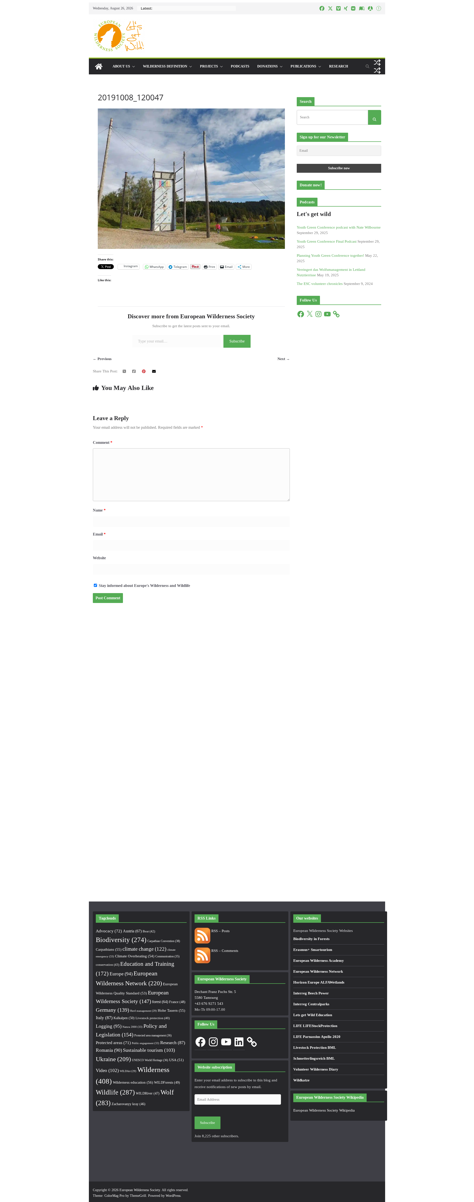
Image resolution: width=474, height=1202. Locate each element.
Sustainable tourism (149, 1050)
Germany (112, 1010)
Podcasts (240, 66)
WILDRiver (147, 1093)
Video (107, 1070)
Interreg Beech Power (311, 993)
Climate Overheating (134, 956)
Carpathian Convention (163, 941)
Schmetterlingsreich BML (314, 1058)
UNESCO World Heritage (150, 1060)
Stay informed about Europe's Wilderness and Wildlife (144, 585)
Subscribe (237, 341)
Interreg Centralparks (311, 1004)
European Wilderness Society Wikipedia (324, 1110)
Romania (109, 1050)
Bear (149, 931)
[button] (132, 66)
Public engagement (145, 1043)
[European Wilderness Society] (99, 66)
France (177, 1002)
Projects (209, 66)
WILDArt (128, 1071)
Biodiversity (121, 940)
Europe (121, 973)
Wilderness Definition (165, 66)
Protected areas (113, 1042)
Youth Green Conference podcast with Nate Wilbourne (339, 227)
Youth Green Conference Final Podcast (326, 241)
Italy (104, 1017)
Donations (267, 66)
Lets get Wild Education (312, 1015)
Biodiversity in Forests (311, 939)
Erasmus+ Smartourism (312, 950)
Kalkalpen (124, 1018)
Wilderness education (133, 1082)
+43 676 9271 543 (209, 1004)
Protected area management (153, 1035)
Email (99, 534)
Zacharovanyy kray (128, 1104)
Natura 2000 (132, 1026)
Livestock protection (153, 1018)
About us (121, 66)
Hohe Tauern (171, 1010)
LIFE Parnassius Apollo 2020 (316, 1037)
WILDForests (167, 1082)
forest (160, 1002)
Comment (102, 442)
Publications (303, 66)
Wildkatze (301, 1080)
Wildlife (115, 1092)
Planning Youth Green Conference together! (330, 256)
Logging (108, 1026)
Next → (283, 359)
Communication (167, 956)
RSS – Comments (224, 951)
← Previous (102, 359)
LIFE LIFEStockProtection (315, 1026)
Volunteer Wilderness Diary (315, 1069)
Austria (132, 931)
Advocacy (109, 931)
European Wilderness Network (318, 971)
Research (338, 66)
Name (99, 510)
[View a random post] (377, 62)
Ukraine (113, 1059)
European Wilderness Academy (318, 961)
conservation (107, 964)
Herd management (143, 1010)
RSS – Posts (220, 931)
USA (176, 1060)
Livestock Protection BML (314, 1048)
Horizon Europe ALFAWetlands (318, 982)
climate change (144, 949)
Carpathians (108, 949)
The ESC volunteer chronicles (320, 284)
